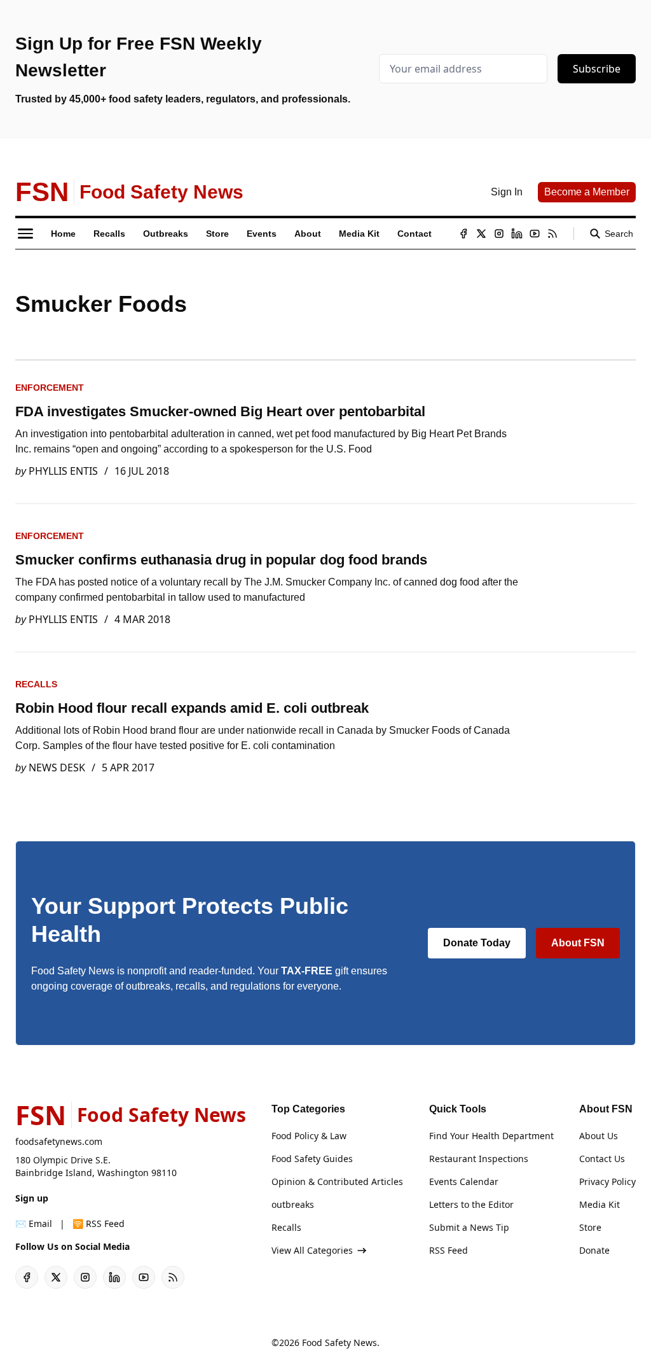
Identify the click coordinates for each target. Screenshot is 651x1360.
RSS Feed (448, 1250)
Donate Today (477, 942)
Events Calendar (463, 1181)
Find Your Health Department (491, 1136)
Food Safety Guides (312, 1159)
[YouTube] (534, 233)
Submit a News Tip (469, 1227)
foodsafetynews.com (58, 1141)
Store (590, 1227)
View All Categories (312, 1250)
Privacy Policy (607, 1181)
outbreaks (292, 1204)
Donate (594, 1250)
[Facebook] (463, 233)
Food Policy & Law (308, 1136)
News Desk (57, 768)
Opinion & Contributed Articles (337, 1181)
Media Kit (599, 1204)
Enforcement (49, 387)
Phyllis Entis (63, 471)
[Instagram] (499, 233)
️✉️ (33, 1223)
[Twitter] (481, 233)
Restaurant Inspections (478, 1159)
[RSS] (552, 233)
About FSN (578, 942)
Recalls (36, 684)
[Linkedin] (517, 233)
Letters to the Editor (471, 1204)
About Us (598, 1136)
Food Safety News (339, 1342)
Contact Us (602, 1159)
